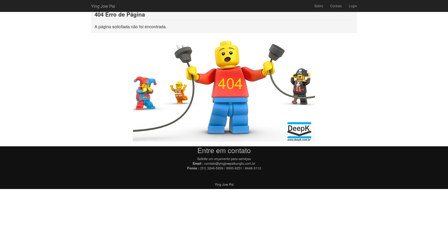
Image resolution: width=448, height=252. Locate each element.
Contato (336, 6)
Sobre (318, 6)
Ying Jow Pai (103, 6)
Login (353, 6)
